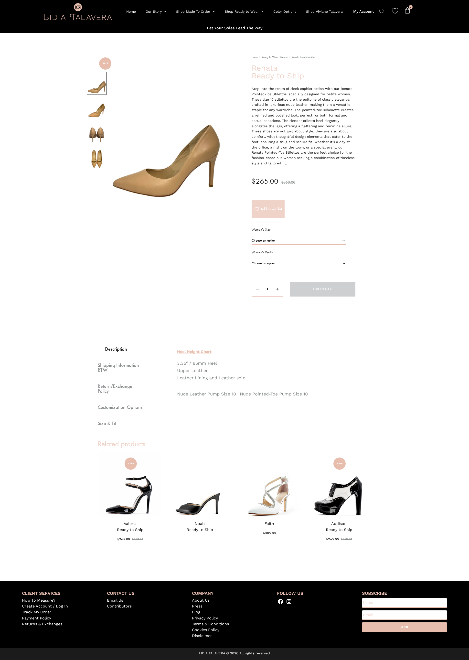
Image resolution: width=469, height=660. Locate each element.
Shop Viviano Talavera (324, 11)
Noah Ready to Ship (200, 526)
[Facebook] (281, 602)
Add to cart (322, 289)
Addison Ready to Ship (339, 526)
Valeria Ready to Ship (130, 526)
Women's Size (261, 229)
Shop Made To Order (193, 11)
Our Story (154, 11)
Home (131, 11)
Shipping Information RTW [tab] (118, 367)
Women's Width (262, 252)
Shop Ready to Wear (242, 11)
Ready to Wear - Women (275, 57)
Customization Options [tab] (120, 407)
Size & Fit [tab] (107, 423)
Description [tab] (116, 348)
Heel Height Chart (194, 351)
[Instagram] (289, 602)
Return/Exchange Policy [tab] (115, 388)
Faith (269, 523)
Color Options (284, 11)
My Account (363, 11)
